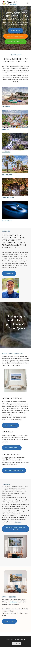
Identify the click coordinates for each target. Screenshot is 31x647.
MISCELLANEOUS (7, 220)
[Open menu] (27, 3)
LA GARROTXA (6, 152)
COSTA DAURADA (7, 175)
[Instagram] (19, 643)
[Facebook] (13, 643)
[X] (16, 643)
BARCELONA (5, 129)
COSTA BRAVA (6, 106)
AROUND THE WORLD (8, 197)
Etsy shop (18, 522)
